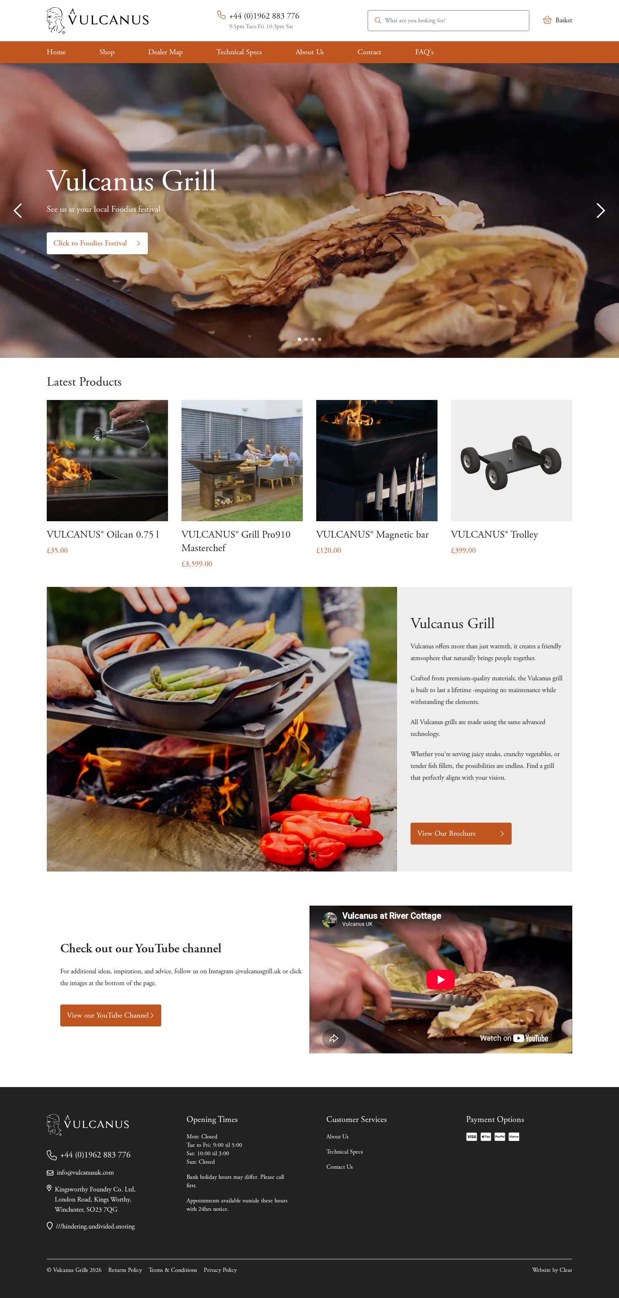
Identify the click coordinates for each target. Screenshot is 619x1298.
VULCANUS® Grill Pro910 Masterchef (236, 541)
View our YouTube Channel (108, 1015)
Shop (107, 52)
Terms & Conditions (173, 1270)
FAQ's (424, 52)
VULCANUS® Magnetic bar (372, 534)
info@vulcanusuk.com (85, 1172)
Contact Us (339, 1167)
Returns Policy (125, 1270)
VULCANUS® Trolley (494, 534)
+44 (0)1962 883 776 (264, 16)
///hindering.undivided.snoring (95, 1226)
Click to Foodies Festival (90, 243)
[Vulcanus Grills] (98, 20)
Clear (566, 1270)
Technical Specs (239, 52)
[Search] (378, 20)
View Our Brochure (446, 833)
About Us (310, 52)
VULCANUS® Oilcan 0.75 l (103, 534)
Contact (370, 52)
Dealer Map (165, 52)
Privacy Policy (220, 1270)
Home (56, 52)
